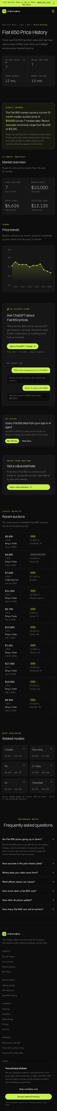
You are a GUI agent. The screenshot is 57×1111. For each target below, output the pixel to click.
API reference (8, 990)
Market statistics (9, 966)
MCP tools (6, 972)
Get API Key (12, 441)
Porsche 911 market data (12, 1053)
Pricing (5, 1024)
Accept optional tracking (28, 1096)
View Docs (26, 441)
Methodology (7, 1019)
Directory (6, 1009)
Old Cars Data (9, 25)
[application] (28, 268)
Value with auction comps (13, 1048)
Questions (6, 1014)
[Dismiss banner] (53, 3)
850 (28, 25)
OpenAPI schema (9, 995)
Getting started (8, 985)
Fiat (21, 25)
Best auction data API (11, 1042)
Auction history (8, 956)
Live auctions (7, 961)
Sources (5, 1029)
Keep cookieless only (28, 1089)
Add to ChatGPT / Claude (21, 346)
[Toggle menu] (53, 11)
